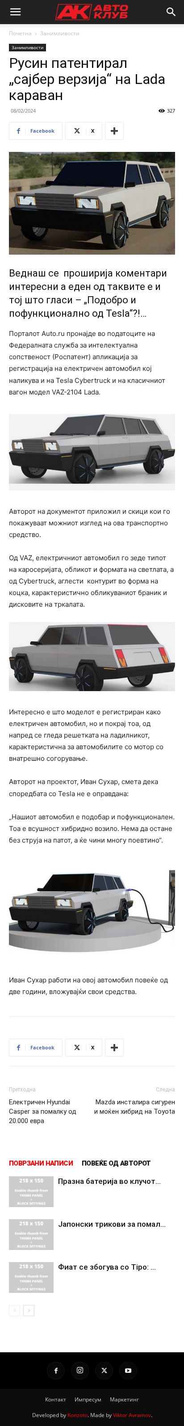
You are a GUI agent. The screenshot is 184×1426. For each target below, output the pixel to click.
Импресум (88, 1399)
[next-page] (28, 1310)
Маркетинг (124, 1399)
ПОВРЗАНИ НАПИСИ (41, 1163)
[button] (15, 12)
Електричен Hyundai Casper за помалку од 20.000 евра (42, 1111)
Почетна (20, 33)
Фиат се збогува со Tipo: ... (107, 1266)
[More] (114, 131)
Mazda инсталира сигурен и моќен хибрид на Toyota (134, 1107)
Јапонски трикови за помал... (112, 1224)
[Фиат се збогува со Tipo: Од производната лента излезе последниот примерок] (31, 1277)
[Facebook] (56, 1371)
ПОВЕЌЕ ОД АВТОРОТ (116, 1163)
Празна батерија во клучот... (109, 1181)
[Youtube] (128, 1371)
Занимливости (59, 33)
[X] (104, 1371)
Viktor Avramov (132, 1415)
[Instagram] (80, 1371)
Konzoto (77, 1415)
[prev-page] (14, 1310)
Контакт (55, 1399)
